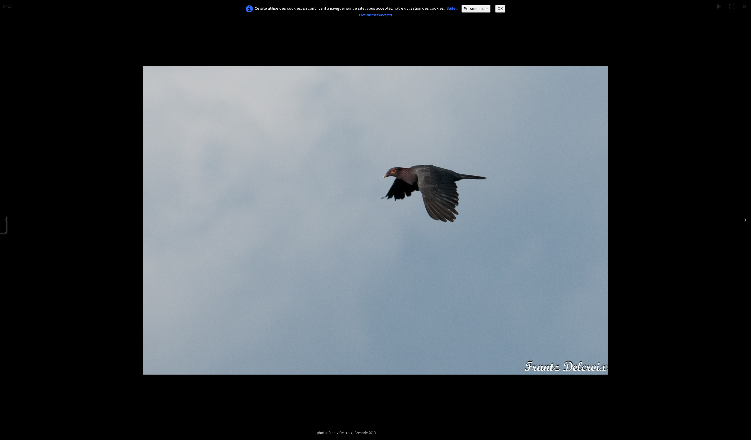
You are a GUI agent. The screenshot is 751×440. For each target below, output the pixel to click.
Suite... (452, 8)
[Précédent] (10, 220)
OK (500, 9)
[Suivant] (740, 220)
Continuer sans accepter (375, 15)
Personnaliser (476, 9)
